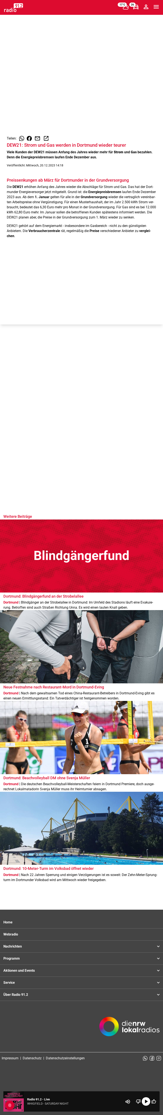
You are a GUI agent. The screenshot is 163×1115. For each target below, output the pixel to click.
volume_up (128, 1102)
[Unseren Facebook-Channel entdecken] (152, 1058)
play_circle (146, 1101)
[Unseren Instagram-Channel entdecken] (158, 1058)
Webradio (10, 934)
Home (8, 922)
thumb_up (153, 1101)
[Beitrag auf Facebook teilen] (29, 138)
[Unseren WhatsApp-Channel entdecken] (145, 1058)
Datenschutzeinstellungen (65, 1058)
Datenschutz (32, 1058)
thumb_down (138, 1101)
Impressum (10, 1058)
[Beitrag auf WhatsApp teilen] (21, 138)
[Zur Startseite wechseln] (13, 8)
